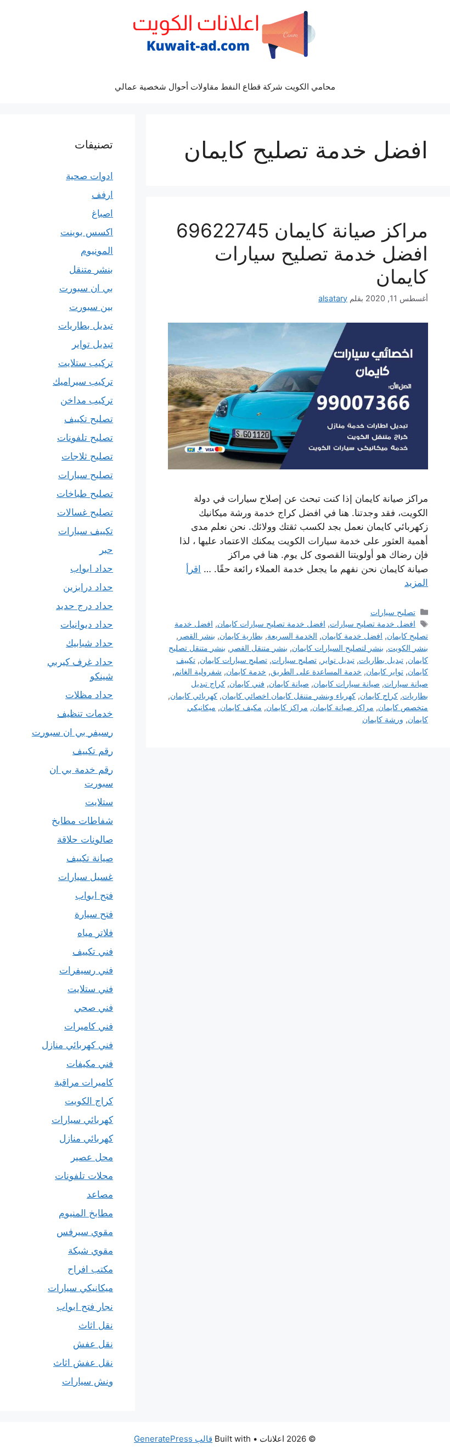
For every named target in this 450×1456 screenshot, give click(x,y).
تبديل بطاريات (381, 660)
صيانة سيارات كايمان (346, 683)
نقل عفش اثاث (83, 1362)
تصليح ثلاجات (87, 456)
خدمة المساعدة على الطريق (316, 671)
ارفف (102, 194)
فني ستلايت (90, 988)
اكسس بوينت (86, 231)
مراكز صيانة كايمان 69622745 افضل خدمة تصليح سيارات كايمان (302, 253)
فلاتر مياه (95, 932)
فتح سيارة (94, 914)
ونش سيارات (87, 1381)
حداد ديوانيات (86, 624)
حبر (106, 549)
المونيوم (97, 250)
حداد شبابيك (89, 643)
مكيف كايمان (241, 707)
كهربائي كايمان (193, 695)
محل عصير (92, 1156)
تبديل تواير (338, 660)
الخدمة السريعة (292, 635)
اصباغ (102, 213)
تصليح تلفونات (85, 437)
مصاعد (100, 1194)
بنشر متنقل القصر (259, 647)
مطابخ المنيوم (86, 1213)
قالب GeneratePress (173, 1438)
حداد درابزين (88, 587)
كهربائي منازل (86, 1138)
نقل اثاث (95, 1325)
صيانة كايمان (289, 683)
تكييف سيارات (85, 530)
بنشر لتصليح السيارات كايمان (338, 647)
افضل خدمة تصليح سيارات (372, 623)
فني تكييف (92, 951)
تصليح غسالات (85, 512)
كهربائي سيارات (82, 1119)
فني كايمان (247, 683)
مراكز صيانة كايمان (343, 707)
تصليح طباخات (85, 493)
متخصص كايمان (403, 707)
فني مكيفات (89, 1063)
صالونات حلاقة (85, 839)
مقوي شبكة (90, 1250)
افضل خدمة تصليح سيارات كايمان (271, 623)
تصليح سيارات (392, 612)
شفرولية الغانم (198, 671)
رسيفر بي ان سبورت (72, 732)
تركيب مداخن (86, 400)
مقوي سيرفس (85, 1231)
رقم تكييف (92, 750)
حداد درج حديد (84, 605)
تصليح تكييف (88, 418)
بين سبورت (91, 306)
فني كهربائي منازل (77, 1044)
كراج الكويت (89, 1100)
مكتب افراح (90, 1269)
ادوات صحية (89, 175)
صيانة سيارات (406, 683)
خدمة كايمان (246, 671)
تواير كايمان (384, 671)
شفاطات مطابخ (82, 820)
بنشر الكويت (408, 647)
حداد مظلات (89, 694)
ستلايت (99, 801)
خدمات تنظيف (85, 713)
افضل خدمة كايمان (352, 635)
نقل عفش (93, 1343)
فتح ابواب (94, 895)
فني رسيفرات (86, 970)
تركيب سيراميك (83, 381)
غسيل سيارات (85, 876)
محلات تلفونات (84, 1175)
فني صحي (93, 1007)
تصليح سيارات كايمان (233, 660)
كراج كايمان (379, 695)
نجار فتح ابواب (85, 1306)
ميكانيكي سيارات (80, 1287)
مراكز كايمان (287, 707)
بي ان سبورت (86, 288)
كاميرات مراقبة (83, 1082)
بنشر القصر (196, 635)
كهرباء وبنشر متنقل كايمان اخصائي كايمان (289, 695)
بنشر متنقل (91, 269)
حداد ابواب (91, 568)
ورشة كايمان (382, 719)
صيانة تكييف (89, 857)
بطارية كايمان (241, 635)
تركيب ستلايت (85, 362)
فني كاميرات (88, 1026)
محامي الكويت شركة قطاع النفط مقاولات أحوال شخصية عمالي (225, 86)
